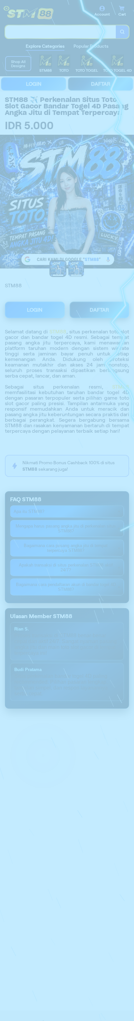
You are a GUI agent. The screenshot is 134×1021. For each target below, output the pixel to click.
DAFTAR (100, 84)
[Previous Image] (5, 202)
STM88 (57, 331)
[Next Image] (129, 202)
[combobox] (60, 31)
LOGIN (33, 84)
